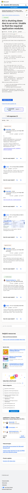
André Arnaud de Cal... (14, 431)
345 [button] (16, 422)
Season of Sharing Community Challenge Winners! (17, 350)
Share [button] (16, 31)
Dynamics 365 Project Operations (9, 398)
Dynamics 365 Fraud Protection (11, 390)
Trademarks (4, 484)
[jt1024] (5, 167)
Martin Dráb (11, 422)
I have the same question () (9, 103)
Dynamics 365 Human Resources (12, 392)
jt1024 (7, 166)
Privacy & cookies (5, 480)
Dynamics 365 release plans (9, 461)
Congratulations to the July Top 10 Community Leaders (16, 364)
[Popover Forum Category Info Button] (22, 383)
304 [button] (17, 427)
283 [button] (20, 431)
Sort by (3, 120)
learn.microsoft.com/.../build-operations (12, 199)
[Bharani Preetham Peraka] (5, 280)
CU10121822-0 (12, 427)
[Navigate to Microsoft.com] (5, 2)
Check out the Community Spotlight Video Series (14, 339)
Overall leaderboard (22, 436)
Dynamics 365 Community (11, 5)
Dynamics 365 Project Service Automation (11, 401)
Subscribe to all (14, 411)
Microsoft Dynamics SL (10, 407)
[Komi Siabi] (5, 129)
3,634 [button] (18, 280)
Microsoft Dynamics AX (10, 403)
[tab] (12, 116)
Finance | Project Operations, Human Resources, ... (12, 11)
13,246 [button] (13, 129)
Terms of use (4, 482)
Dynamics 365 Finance (9, 388)
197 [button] (10, 166)
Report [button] (20, 31)
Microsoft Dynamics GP (10, 405)
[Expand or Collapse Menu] (2, 5)
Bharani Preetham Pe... (11, 280)
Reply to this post (7, 100)
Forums (13, 10)
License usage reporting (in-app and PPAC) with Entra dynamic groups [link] (14, 451)
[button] (26, 5)
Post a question (14, 7)
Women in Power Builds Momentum (15, 357)
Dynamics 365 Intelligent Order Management (11, 396)
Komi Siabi (8, 129)
